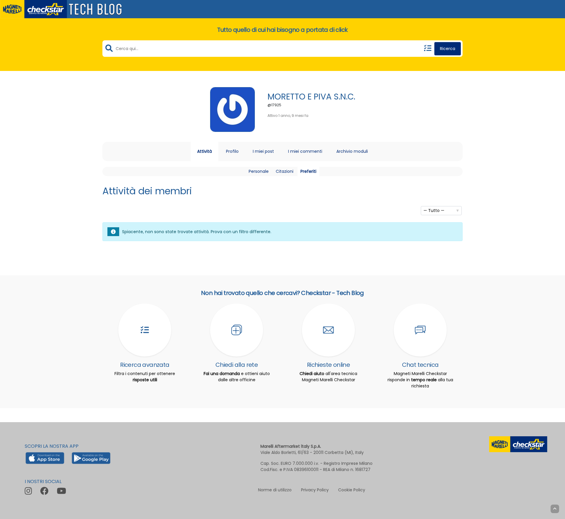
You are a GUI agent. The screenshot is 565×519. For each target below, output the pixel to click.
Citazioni (284, 171)
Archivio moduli (352, 151)
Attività (204, 151)
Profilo (232, 151)
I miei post (263, 151)
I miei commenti (305, 151)
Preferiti (308, 171)
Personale (259, 171)
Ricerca (447, 49)
